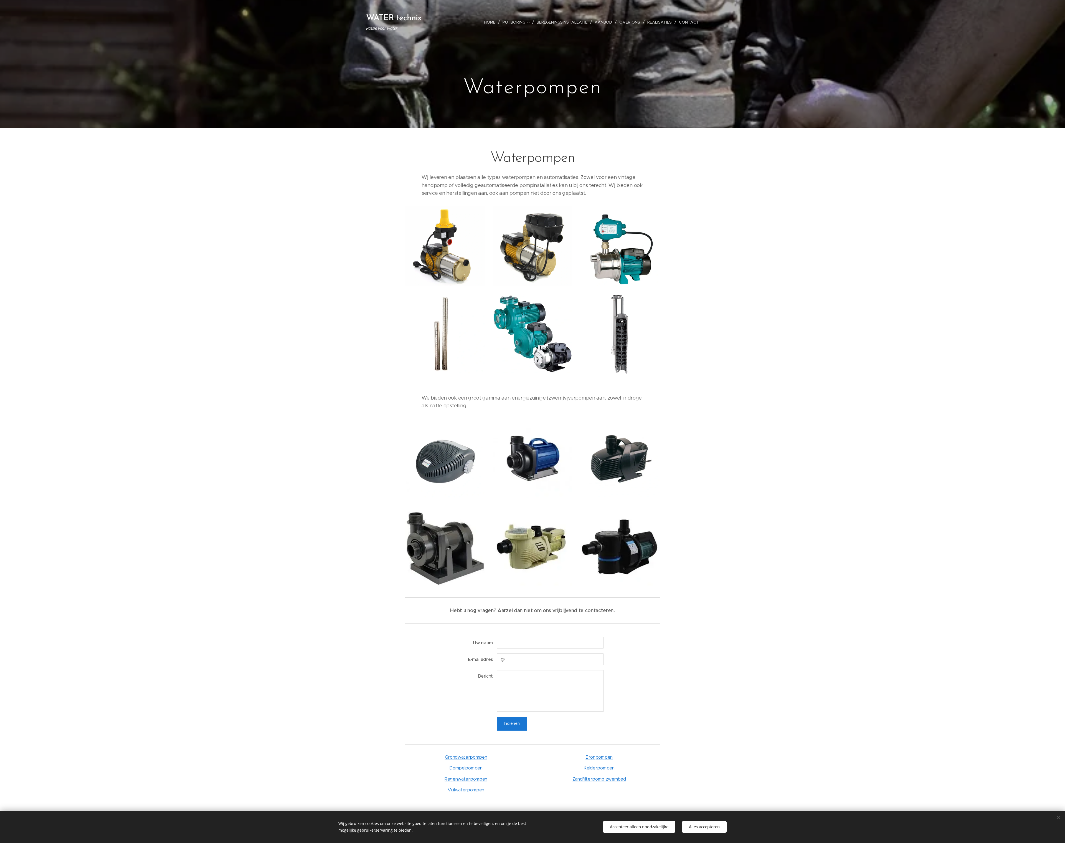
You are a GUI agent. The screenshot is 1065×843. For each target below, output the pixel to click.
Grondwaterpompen (466, 757)
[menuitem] (491, 22)
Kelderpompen (599, 768)
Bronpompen (599, 757)
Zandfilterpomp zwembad (599, 779)
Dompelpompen (465, 768)
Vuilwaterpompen (466, 789)
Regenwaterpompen (466, 779)
